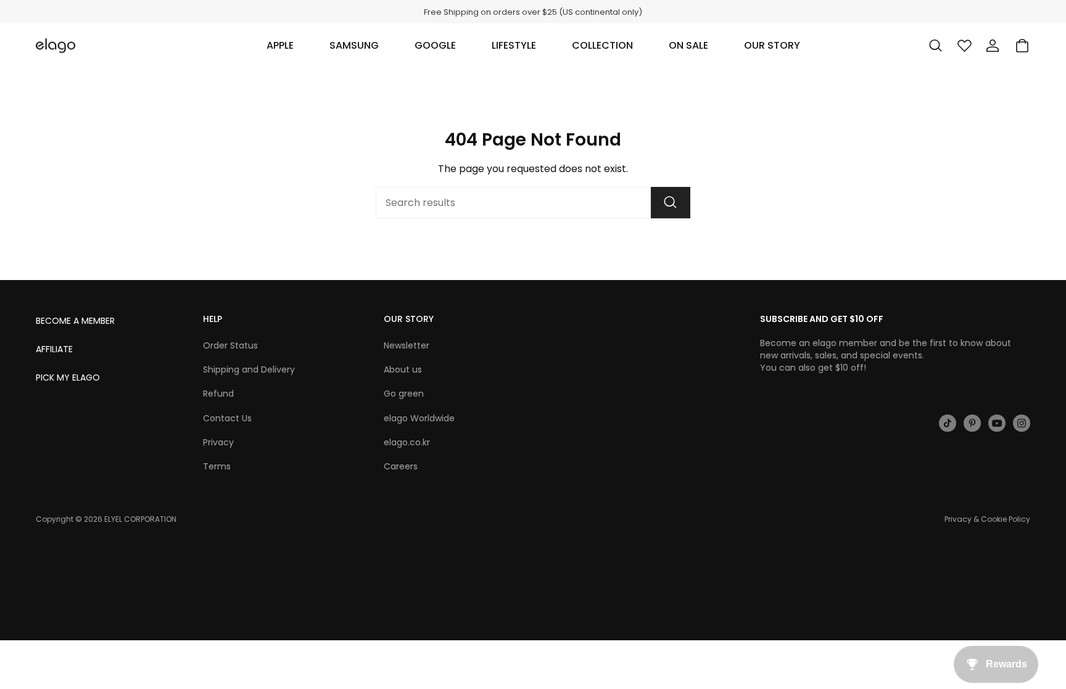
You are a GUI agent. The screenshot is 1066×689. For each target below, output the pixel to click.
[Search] (670, 202)
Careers (401, 466)
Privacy (218, 442)
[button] (280, 45)
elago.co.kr (407, 442)
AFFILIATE (54, 349)
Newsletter (406, 345)
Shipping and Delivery (249, 369)
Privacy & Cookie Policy (987, 519)
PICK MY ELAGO (68, 377)
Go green (404, 393)
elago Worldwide (419, 418)
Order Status (230, 345)
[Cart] (1022, 46)
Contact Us (227, 418)
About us (403, 369)
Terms (217, 466)
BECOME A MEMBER (75, 321)
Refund (218, 393)
